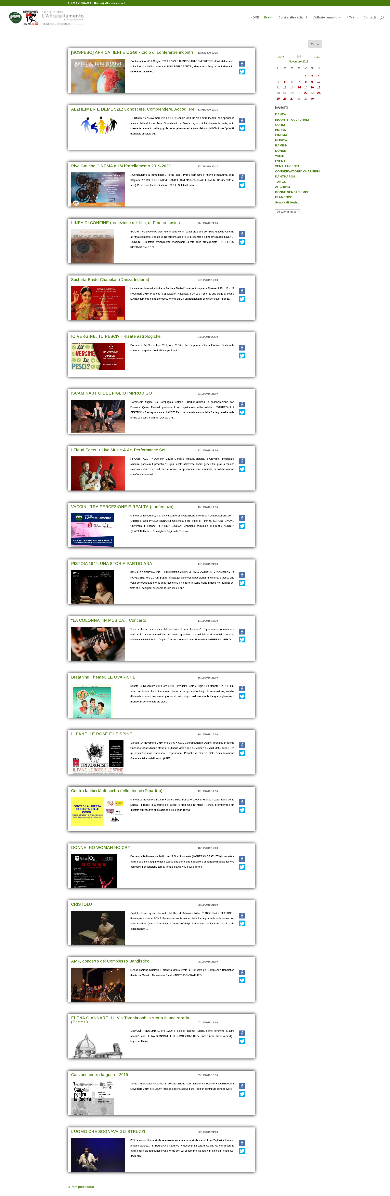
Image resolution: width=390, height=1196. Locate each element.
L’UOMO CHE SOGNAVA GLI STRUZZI (108, 1131)
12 (284, 87)
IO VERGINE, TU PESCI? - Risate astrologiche (115, 336)
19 (284, 93)
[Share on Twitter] (242, 71)
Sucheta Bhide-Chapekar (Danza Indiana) (110, 279)
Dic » (317, 57)
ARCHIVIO (282, 186)
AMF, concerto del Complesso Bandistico (110, 961)
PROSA (280, 130)
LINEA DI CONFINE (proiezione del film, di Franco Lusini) (125, 222)
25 (278, 98)
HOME (254, 17)
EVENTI (280, 161)
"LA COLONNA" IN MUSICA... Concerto (108, 620)
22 (305, 93)
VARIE (279, 155)
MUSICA (281, 140)
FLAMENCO (283, 197)
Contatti (370, 17)
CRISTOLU (81, 904)
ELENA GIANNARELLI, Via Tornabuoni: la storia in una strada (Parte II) (130, 1020)
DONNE (280, 150)
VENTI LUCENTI (287, 166)
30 (312, 98)
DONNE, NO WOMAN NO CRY (100, 847)
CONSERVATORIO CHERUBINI (297, 171)
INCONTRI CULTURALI (292, 119)
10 (318, 81)
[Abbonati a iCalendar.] (299, 57)
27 (292, 98)
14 (299, 87)
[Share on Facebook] (242, 63)
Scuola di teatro (287, 202)
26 (284, 98)
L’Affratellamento (325, 17)
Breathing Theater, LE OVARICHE (103, 677)
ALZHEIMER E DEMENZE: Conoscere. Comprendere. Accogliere (132, 109)
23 (312, 93)
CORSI (280, 124)
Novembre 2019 (298, 61)
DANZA (280, 114)
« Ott (280, 57)
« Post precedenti (81, 1186)
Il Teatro (353, 17)
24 (318, 93)
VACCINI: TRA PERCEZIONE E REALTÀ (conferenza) (122, 506)
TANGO (280, 181)
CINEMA (281, 135)
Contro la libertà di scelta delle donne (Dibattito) (116, 790)
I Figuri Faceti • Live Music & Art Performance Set (118, 450)
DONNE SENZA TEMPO (292, 192)
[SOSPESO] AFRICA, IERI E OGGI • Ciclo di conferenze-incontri (132, 52)
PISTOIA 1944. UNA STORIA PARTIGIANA (111, 563)
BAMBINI (281, 145)
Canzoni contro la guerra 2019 (99, 1074)
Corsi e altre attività (292, 17)
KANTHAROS (285, 176)
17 (318, 87)
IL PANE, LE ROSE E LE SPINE (101, 734)
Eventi (268, 17)
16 (312, 87)
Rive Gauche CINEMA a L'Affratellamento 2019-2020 (121, 166)
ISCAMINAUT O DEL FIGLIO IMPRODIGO (111, 393)
